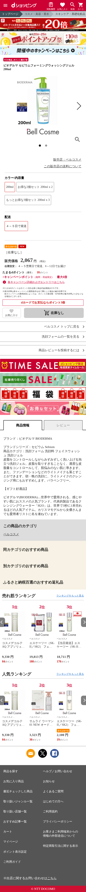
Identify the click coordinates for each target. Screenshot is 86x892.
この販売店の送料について (62, 166)
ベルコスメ (11, 534)
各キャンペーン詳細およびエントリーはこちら (36, 282)
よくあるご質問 (53, 791)
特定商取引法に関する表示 (60, 845)
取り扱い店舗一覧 (15, 811)
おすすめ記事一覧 (15, 821)
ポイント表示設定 (15, 851)
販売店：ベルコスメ (67, 159)
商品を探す (10, 771)
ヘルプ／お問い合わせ (57, 771)
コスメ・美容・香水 (37, 13)
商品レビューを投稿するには (59, 350)
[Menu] (5, 5)
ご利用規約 (50, 811)
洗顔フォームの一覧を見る (60, 336)
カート (7, 831)
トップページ (10, 13)
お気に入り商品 (13, 781)
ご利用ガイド (12, 861)
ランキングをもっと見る (70, 595)
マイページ (10, 841)
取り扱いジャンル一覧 (18, 801)
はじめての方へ (53, 801)
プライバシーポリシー (57, 821)
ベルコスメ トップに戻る (61, 326)
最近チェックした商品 (18, 791)
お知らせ (49, 781)
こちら (52, 878)
